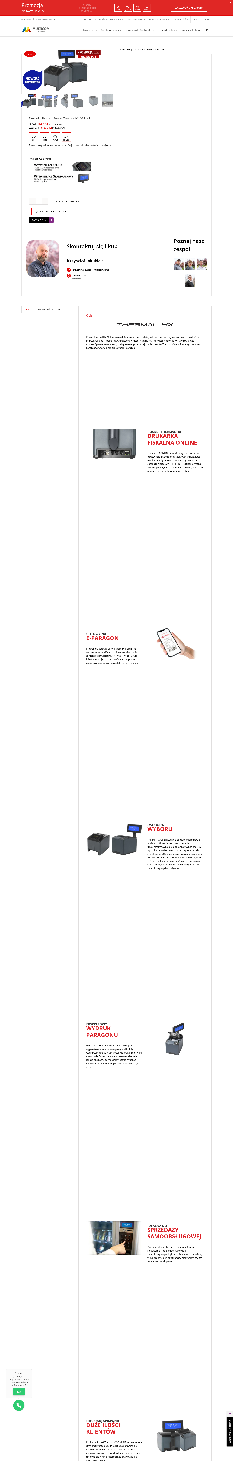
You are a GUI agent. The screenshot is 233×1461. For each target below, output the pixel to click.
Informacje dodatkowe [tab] (48, 309)
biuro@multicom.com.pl (45, 19)
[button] (18, 1405)
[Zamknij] (31, 1369)
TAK (19, 1392)
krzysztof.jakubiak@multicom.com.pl (91, 269)
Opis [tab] (27, 309)
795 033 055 (79, 275)
